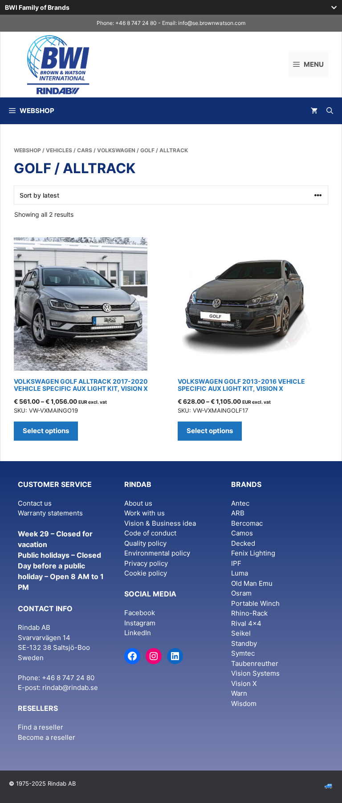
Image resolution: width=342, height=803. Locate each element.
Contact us (35, 503)
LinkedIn (137, 633)
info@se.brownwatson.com (211, 23)
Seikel (241, 633)
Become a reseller (46, 737)
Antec (240, 503)
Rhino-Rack (249, 613)
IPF (236, 563)
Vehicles (59, 150)
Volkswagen (116, 150)
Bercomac (247, 523)
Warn (239, 693)
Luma (239, 573)
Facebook (139, 612)
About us (138, 503)
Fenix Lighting (253, 553)
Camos (242, 533)
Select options (46, 430)
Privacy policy (146, 563)
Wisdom (243, 703)
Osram (241, 593)
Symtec (243, 653)
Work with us (144, 513)
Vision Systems (255, 673)
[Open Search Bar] (330, 110)
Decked (243, 543)
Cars (84, 150)
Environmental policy (157, 553)
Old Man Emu (252, 583)
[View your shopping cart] (314, 110)
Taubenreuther (254, 663)
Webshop (27, 150)
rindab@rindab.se (70, 687)
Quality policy (145, 543)
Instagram (139, 623)
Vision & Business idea (160, 523)
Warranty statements (50, 513)
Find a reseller (40, 727)
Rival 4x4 (246, 623)
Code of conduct (150, 533)
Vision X (244, 683)
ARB (237, 513)
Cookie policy (145, 573)
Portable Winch (255, 603)
